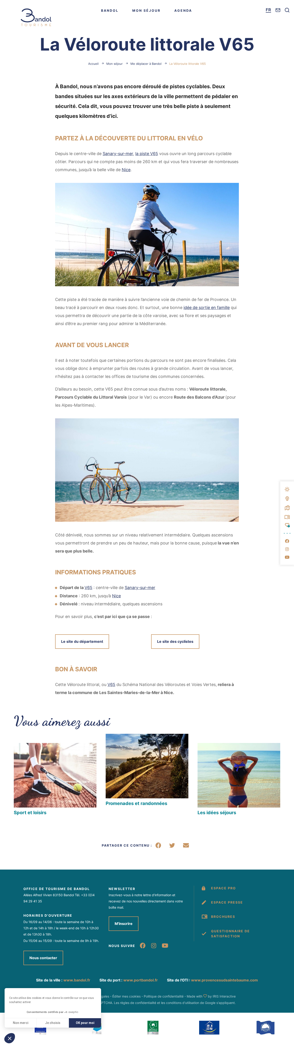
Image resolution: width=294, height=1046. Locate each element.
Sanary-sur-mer (118, 153)
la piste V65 (146, 153)
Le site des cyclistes (175, 641)
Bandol (110, 10)
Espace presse (227, 902)
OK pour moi (85, 1023)
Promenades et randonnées (136, 803)
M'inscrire (124, 923)
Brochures (223, 916)
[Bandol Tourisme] (36, 17)
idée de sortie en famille (207, 307)
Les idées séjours (217, 812)
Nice (126, 169)
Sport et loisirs (30, 812)
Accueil (93, 63)
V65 (88, 587)
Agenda (183, 10)
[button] (287, 775)
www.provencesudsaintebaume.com (224, 980)
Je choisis (52, 1023)
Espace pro (223, 888)
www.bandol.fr (76, 980)
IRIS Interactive (224, 996)
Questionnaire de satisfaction (230, 933)
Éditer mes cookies (126, 996)
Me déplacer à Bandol (145, 63)
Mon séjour (146, 10)
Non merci (20, 1023)
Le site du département (82, 641)
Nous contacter (43, 957)
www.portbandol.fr (140, 980)
